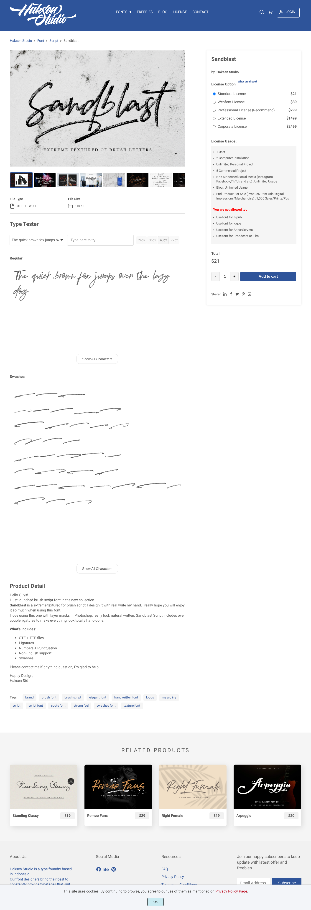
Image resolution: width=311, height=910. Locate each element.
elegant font (97, 697)
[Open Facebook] (98, 871)
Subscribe (287, 883)
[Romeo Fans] (118, 787)
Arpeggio (243, 815)
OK (155, 902)
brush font (49, 697)
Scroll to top (307, 834)
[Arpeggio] (267, 787)
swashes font (106, 705)
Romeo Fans (97, 815)
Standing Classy (26, 815)
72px (174, 240)
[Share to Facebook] (231, 294)
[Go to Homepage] (43, 24)
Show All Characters (97, 359)
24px (141, 240)
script (16, 705)
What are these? (247, 81)
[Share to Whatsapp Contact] (249, 294)
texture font (132, 705)
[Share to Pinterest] (243, 294)
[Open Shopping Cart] (270, 12)
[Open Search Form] (261, 12)
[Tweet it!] (237, 294)
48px (163, 240)
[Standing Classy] (43, 787)
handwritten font (126, 697)
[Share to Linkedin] (225, 294)
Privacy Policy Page (231, 891)
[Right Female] (193, 787)
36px (152, 240)
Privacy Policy (172, 877)
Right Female (172, 815)
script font (35, 705)
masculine (169, 697)
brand (29, 697)
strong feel (81, 705)
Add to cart (268, 276)
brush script (72, 697)
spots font (58, 705)
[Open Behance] (106, 871)
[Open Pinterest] (113, 871)
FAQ (164, 869)
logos (150, 697)
